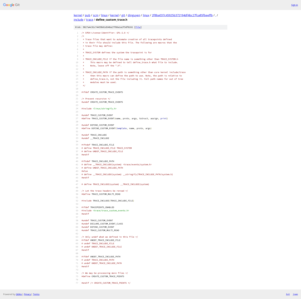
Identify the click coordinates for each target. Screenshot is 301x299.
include (78, 19)
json (295, 294)
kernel (78, 15)
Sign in (294, 4)
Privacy (27, 294)
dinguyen (134, 15)
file (137, 27)
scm (95, 15)
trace (89, 19)
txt (288, 294)
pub (87, 15)
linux (104, 15)
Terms (36, 294)
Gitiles (19, 294)
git (123, 15)
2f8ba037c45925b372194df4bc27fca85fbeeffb (182, 15)
